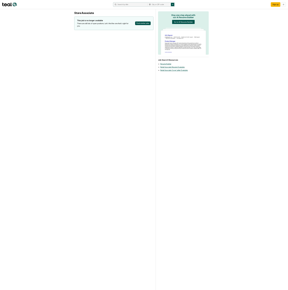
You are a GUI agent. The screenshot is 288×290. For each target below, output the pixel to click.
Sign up (276, 4)
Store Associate (84, 13)
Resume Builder (165, 64)
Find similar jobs (142, 23)
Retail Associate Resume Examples (172, 67)
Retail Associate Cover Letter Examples (174, 70)
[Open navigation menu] (283, 4)
